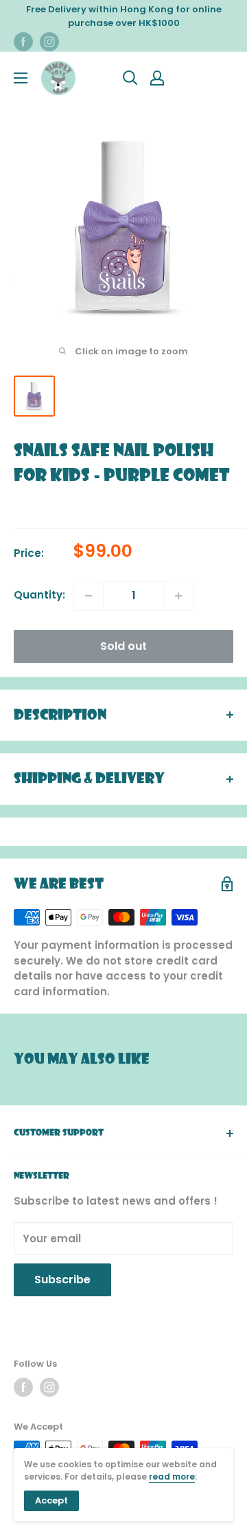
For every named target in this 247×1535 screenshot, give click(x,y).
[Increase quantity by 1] (178, 595)
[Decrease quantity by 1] (88, 595)
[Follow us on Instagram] (49, 41)
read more (172, 1476)
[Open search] (130, 78)
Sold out (123, 646)
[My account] (157, 78)
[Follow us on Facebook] (23, 41)
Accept (51, 1500)
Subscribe (62, 1279)
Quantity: (39, 595)
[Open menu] (20, 78)
